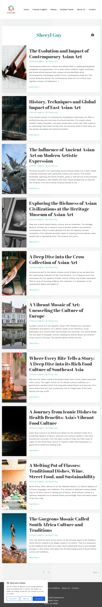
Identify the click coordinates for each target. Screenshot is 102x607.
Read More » (34, 86)
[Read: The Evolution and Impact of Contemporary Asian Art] (14, 69)
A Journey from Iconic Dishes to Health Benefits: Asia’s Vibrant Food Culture (63, 417)
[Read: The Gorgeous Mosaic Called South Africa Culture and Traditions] (14, 538)
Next (96, 572)
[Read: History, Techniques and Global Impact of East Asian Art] (14, 118)
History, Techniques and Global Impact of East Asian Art (62, 104)
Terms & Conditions (51, 588)
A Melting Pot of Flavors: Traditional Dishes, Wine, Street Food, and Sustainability (62, 471)
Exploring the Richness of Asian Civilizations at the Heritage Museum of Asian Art (63, 208)
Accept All (38, 599)
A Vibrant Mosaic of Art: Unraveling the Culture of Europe (56, 310)
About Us (66, 588)
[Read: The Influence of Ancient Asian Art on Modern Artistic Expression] (14, 169)
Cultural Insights (36, 61)
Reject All (26, 599)
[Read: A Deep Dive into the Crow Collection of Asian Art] (14, 273)
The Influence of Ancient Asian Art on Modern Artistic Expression (62, 155)
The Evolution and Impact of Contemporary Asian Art (59, 54)
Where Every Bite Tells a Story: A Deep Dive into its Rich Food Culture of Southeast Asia (62, 363)
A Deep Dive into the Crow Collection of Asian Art (56, 259)
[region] (26, 591)
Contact (75, 588)
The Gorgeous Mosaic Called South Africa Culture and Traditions (59, 524)
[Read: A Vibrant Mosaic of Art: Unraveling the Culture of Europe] (14, 324)
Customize (13, 599)
